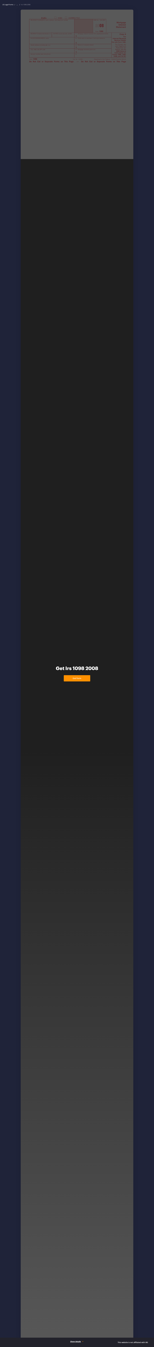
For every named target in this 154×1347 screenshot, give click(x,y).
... (17, 4)
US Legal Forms (7, 4)
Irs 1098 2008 (25, 4)
